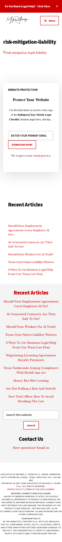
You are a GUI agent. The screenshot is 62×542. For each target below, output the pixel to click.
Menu (52, 20)
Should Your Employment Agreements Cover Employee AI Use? (28, 230)
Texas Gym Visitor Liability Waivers (31, 262)
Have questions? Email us (31, 447)
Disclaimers (48, 489)
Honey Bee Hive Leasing (31, 380)
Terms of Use (32, 489)
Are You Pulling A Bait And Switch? (31, 388)
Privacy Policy (15, 489)
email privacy (42, 155)
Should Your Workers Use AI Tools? (30, 254)
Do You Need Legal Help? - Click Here (27, 6)
